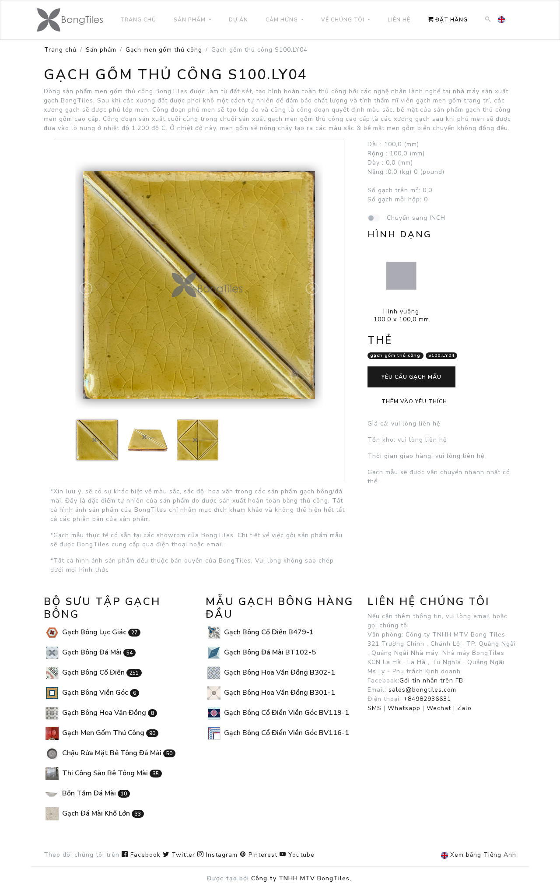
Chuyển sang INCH (416, 218)
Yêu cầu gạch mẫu (411, 376)
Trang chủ (60, 50)
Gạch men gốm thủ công (164, 50)
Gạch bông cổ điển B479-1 (268, 632)
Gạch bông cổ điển (99, 672)
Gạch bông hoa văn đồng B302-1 (278, 672)
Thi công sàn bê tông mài (109, 773)
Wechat (439, 708)
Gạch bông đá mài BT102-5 (269, 652)
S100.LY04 (441, 355)
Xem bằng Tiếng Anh (482, 855)
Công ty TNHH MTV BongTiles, (301, 878)
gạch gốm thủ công (395, 355)
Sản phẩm (101, 50)
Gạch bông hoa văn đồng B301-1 (278, 692)
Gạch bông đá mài (96, 652)
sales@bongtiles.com (422, 690)
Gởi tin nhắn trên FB (431, 680)
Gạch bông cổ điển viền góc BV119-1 (285, 713)
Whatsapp (404, 708)
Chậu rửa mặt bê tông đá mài (116, 753)
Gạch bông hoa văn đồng (107, 713)
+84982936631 (427, 699)
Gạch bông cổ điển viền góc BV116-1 (285, 733)
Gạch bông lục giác (98, 632)
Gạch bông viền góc (98, 692)
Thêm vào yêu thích (414, 401)
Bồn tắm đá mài (93, 793)
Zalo (464, 708)
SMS (375, 708)
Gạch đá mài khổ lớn (100, 813)
